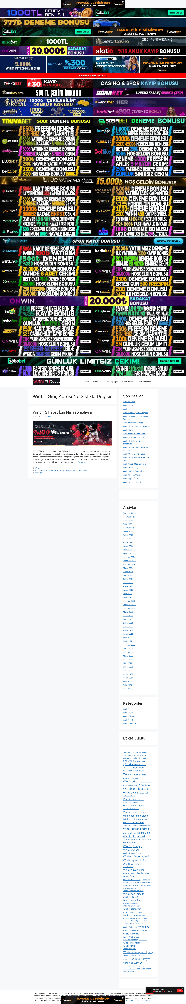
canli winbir (127, 755)
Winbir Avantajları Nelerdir (130, 785)
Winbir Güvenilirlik (128, 867)
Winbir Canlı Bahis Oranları (130, 802)
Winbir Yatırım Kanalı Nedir (134, 434)
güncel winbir (127, 768)
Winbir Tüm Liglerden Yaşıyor (135, 413)
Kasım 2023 (128, 590)
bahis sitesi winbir (140, 752)
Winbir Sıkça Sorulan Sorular (131, 923)
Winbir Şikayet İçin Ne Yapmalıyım (62, 412)
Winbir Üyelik (128, 956)
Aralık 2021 (128, 674)
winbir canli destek (129, 796)
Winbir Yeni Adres (131, 942)
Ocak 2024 (128, 583)
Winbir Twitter (127, 382)
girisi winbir (142, 758)
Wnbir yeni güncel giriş (129, 969)
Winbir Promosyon (132, 909)
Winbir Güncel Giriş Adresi (132, 864)
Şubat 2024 (128, 579)
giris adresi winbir (130, 758)
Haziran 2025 (129, 528)
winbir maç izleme (131, 882)
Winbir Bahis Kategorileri (133, 471)
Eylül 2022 (127, 641)
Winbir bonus (130, 792)
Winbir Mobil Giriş (145, 882)
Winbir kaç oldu (131, 879)
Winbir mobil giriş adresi (131, 885)
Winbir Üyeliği (127, 959)
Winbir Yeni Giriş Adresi (133, 423)
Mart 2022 (127, 663)
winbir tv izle (144, 930)
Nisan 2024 (128, 572)
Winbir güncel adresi (136, 856)
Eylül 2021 (127, 685)
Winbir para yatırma (132, 900)
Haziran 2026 (129, 517)
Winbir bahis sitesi (136, 789)
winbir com (127, 825)
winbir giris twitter (129, 833)
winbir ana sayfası (146, 782)
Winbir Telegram (130, 927)
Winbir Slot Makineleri (129, 918)
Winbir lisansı (146, 880)
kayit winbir (138, 767)
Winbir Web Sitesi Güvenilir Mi (136, 464)
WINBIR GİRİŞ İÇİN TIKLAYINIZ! (93, 76)
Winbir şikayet (141, 959)
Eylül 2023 (127, 597)
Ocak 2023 (128, 627)
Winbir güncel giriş (135, 860)
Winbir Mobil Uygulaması (130, 888)
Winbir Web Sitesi (131, 937)
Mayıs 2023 (128, 612)
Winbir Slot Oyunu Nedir (142, 918)
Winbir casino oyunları (135, 819)
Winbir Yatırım (143, 940)
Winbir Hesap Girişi (131, 475)
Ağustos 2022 (129, 645)
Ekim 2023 (127, 594)
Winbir (86, 382)
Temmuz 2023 (129, 605)
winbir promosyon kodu (132, 912)
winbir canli (143, 793)
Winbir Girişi (129, 842)
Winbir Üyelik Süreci (140, 956)
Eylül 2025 (127, 524)
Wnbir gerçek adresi (128, 966)
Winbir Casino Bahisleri (133, 482)
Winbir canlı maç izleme (135, 815)
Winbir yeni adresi (131, 946)
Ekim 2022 (127, 638)
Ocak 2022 (128, 670)
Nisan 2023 (128, 616)
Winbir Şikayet (112, 382)
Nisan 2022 (128, 659)
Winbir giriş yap (132, 846)
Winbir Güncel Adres (132, 853)
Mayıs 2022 (128, 656)
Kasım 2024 (128, 546)
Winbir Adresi (129, 402)
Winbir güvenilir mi (133, 869)
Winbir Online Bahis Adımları (135, 437)
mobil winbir (127, 771)
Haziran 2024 (129, 564)
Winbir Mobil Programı (146, 885)
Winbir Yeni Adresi (144, 382)
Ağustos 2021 (129, 689)
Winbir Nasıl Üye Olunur (132, 897)
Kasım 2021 (128, 678)
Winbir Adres (140, 774)
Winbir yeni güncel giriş (138, 952)
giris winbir (128, 761)
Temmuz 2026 (129, 513)
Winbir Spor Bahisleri (139, 921)
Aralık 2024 (128, 542)
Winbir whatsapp (130, 940)
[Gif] (93, 181)
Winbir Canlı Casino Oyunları (131, 809)
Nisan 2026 (128, 520)
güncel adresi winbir (134, 764)
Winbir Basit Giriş (130, 467)
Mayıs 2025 (128, 531)
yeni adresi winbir (144, 969)
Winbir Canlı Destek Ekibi (134, 454)
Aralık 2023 (128, 586)
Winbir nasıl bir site (133, 893)
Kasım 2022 (128, 634)
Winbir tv (143, 926)
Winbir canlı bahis (133, 799)
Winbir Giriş (97, 382)
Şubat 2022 (128, 667)
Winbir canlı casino (134, 805)
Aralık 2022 (128, 630)
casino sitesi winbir (139, 755)
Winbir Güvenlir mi (129, 873)
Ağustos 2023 (129, 601)
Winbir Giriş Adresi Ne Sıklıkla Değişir (48, 470)
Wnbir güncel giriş (140, 966)
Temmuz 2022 (129, 648)
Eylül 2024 (127, 553)
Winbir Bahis (144, 785)
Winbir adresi (131, 781)
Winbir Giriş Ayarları (146, 840)
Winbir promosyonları (134, 915)
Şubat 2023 (128, 623)
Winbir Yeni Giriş (129, 949)
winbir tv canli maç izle (131, 930)
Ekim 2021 (127, 681)
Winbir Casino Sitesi (133, 822)
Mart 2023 (127, 619)
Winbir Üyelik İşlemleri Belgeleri (136, 426)
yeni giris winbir (128, 971)
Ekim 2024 (127, 550)
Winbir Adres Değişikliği (131, 778)
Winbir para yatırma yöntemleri (131, 903)
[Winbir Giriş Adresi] (46, 382)
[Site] (46, 131)
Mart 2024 (127, 575)
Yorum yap (39, 472)
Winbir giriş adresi (134, 836)
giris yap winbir (140, 761)
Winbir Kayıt (128, 430)
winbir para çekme (131, 906)
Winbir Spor (126, 921)
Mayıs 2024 (128, 568)
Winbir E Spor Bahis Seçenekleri (141, 825)
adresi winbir (127, 752)
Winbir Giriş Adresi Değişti (131, 840)
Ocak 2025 (128, 539)
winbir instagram (142, 873)
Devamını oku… (84, 462)
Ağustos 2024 (129, 557)
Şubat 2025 (128, 535)
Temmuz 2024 (129, 561)
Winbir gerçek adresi (136, 828)
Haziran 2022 (129, 652)
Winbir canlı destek (134, 812)
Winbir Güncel (131, 850)
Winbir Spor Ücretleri (132, 478)
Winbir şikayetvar (132, 962)
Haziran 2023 (129, 608)
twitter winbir (138, 771)
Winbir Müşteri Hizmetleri (133, 891)
